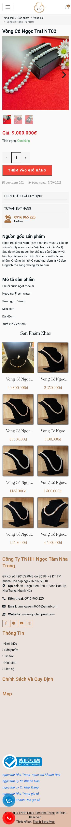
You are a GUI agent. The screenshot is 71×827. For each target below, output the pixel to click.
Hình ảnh (10, 662)
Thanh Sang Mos (44, 821)
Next (63, 74)
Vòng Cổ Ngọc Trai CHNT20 (53, 485)
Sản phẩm (23, 17)
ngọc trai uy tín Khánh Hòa (20, 781)
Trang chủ (8, 17)
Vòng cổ (38, 17)
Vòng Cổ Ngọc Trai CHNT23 (18, 433)
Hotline (25, 219)
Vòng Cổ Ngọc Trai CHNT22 (53, 433)
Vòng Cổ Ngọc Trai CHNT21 (18, 485)
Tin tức (9, 656)
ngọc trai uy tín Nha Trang (20, 787)
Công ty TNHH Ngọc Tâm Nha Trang (31, 813)
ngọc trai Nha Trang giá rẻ (20, 794)
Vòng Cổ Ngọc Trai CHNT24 (53, 381)
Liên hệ (9, 669)
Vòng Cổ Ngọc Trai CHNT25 (18, 381)
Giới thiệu (10, 643)
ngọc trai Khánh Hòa (46, 775)
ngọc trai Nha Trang (16, 775)
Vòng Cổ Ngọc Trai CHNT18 (53, 536)
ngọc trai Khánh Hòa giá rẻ (20, 800)
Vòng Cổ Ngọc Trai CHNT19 (18, 536)
